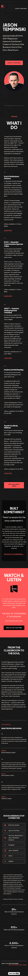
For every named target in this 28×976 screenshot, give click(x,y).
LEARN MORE (8, 230)
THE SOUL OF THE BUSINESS (13, 554)
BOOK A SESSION (14, 63)
